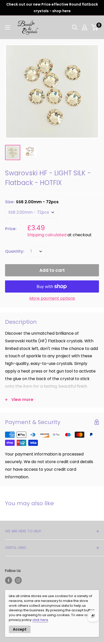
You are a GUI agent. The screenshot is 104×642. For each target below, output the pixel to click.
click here (40, 619)
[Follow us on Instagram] (18, 580)
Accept (20, 629)
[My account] (84, 27)
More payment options (52, 298)
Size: (32, 202)
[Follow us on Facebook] (8, 580)
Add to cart (52, 270)
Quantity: (14, 251)
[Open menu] (7, 27)
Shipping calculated (46, 235)
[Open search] (74, 27)
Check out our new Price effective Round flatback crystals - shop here (52, 7)
